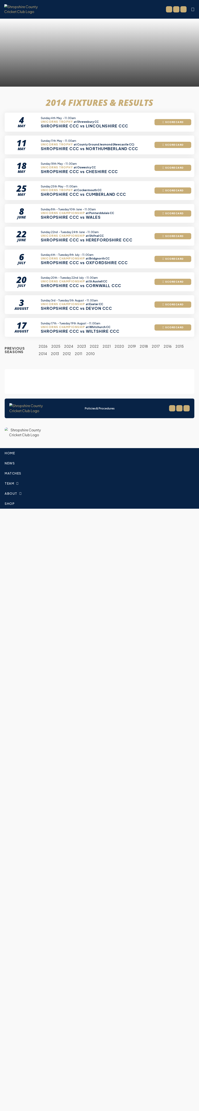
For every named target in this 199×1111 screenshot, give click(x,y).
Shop (10, 504)
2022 (94, 346)
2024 (68, 346)
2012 (67, 353)
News (10, 463)
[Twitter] (176, 9)
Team (9, 483)
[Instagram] (183, 9)
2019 (132, 346)
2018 (144, 346)
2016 (168, 346)
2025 (55, 346)
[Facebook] (169, 9)
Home (10, 453)
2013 (55, 353)
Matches (13, 473)
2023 (81, 346)
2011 (78, 353)
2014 (43, 353)
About (11, 493)
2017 (156, 346)
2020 (119, 346)
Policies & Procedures (99, 408)
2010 (90, 353)
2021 (107, 346)
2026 (43, 346)
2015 (179, 346)
